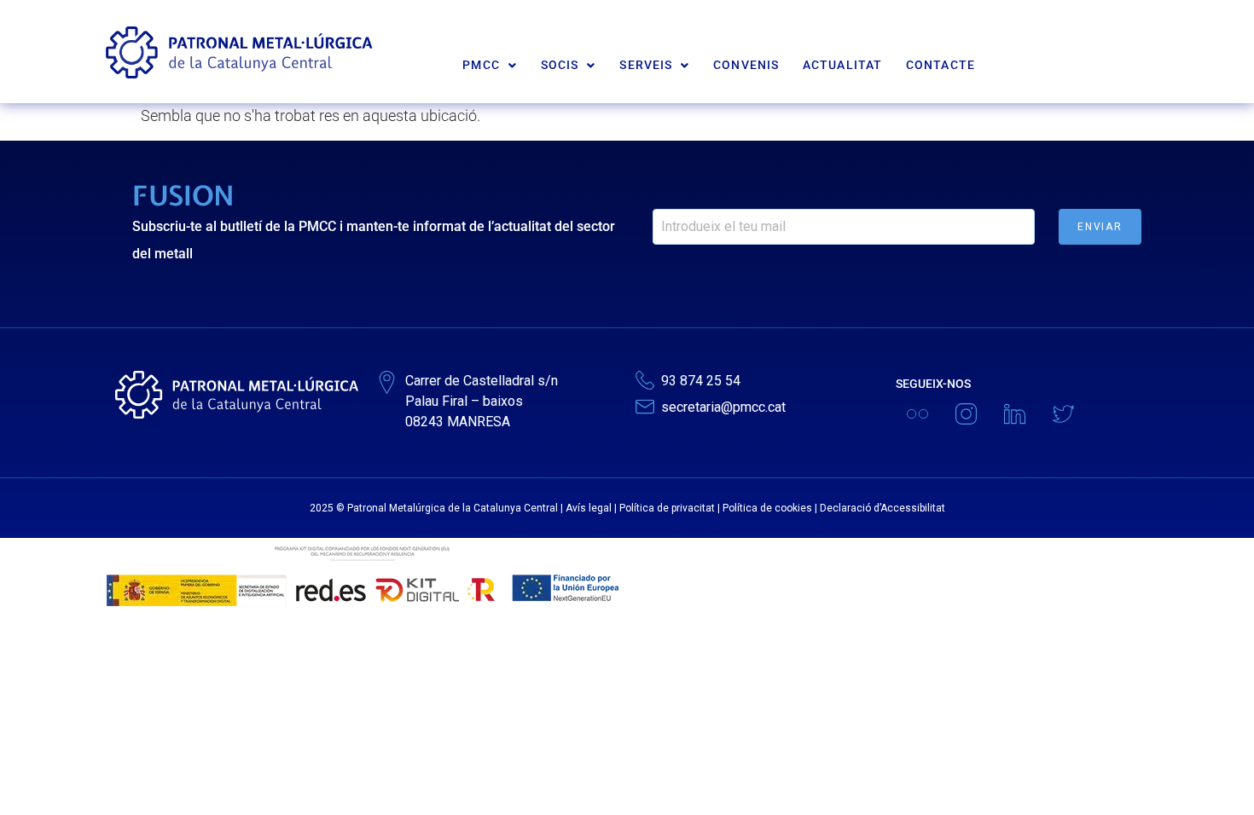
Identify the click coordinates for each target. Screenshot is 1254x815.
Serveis (645, 65)
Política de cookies (767, 508)
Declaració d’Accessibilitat (882, 508)
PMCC (480, 65)
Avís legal (589, 508)
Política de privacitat (667, 508)
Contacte (940, 65)
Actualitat (842, 65)
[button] (489, 65)
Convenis (746, 65)
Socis (560, 65)
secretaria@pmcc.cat (723, 407)
